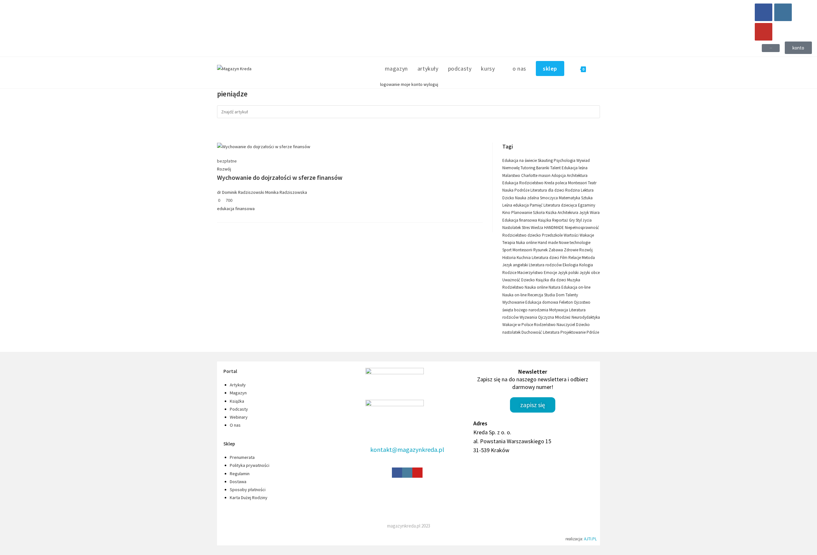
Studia (550, 295)
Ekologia (571, 265)
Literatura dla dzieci (547, 190)
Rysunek (541, 250)
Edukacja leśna (575, 168)
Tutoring (528, 168)
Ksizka (552, 212)
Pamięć (536, 205)
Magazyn (238, 393)
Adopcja (559, 175)
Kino (506, 212)
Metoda (588, 257)
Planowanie (522, 212)
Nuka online (527, 242)
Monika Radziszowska (286, 192)
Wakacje (587, 235)
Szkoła (539, 212)
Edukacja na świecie (520, 160)
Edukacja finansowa (520, 220)
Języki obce (590, 272)
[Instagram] (783, 12)
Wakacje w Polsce (518, 324)
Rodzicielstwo (531, 183)
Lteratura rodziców (546, 265)
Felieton (566, 302)
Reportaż (560, 220)
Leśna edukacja (516, 205)
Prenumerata (242, 457)
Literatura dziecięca (560, 205)
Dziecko (528, 280)
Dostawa (238, 481)
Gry (572, 220)
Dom (561, 295)
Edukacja (510, 183)
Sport (507, 250)
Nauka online (537, 287)
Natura (555, 287)
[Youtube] (763, 32)
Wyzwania (529, 317)
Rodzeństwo (545, 324)
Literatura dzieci (546, 257)
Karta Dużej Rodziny (248, 497)
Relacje (575, 257)
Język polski (569, 272)
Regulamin (240, 473)
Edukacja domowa (542, 302)
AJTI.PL (590, 539)
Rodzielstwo (513, 287)
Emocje (551, 272)
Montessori (578, 183)
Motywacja (559, 310)
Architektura (577, 175)
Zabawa (556, 250)
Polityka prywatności (249, 465)
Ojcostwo (582, 302)
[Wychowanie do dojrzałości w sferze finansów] (263, 146)
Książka (545, 220)
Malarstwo (511, 175)
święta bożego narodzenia (525, 310)
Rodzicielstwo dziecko (522, 235)
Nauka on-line (515, 295)
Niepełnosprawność (582, 227)
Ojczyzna (546, 317)
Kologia (586, 265)
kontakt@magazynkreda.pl (407, 449)
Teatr (592, 183)
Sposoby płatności (248, 489)
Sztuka (587, 198)
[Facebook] (763, 12)
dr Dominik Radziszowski (240, 192)
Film (564, 257)
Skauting (546, 160)
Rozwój (224, 169)
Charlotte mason (536, 175)
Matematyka (570, 198)
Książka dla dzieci (551, 280)
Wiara (595, 212)
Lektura (587, 190)
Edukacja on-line (575, 287)
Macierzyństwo (530, 272)
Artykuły (238, 385)
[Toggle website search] (598, 68)
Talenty (572, 295)
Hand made (548, 242)
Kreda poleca (556, 183)
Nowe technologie (574, 242)
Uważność (511, 280)
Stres (526, 227)
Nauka (508, 190)
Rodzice (509, 272)
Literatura (551, 332)
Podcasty (239, 409)
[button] (771, 48)
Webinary (239, 417)
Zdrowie (571, 250)
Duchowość (532, 332)
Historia (509, 257)
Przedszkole (553, 235)
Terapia (509, 242)
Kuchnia (524, 257)
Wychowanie (513, 302)
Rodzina (573, 190)
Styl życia (584, 220)
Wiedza (537, 227)
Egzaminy (586, 205)
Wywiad (583, 160)
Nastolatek (512, 227)
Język (584, 212)
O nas (235, 425)
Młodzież (563, 317)
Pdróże (593, 332)
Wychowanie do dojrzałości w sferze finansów (279, 177)
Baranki (543, 168)
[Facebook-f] (397, 473)
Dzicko (508, 198)
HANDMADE (554, 227)
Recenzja (536, 295)
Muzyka (573, 280)
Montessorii (523, 250)
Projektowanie (573, 332)
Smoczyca (549, 198)
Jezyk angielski (515, 265)
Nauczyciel (566, 324)
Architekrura (568, 212)
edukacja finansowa (236, 208)
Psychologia (565, 160)
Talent (556, 168)
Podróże (522, 190)
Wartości (572, 235)
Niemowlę (511, 168)
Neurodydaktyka (586, 317)
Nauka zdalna (527, 198)
